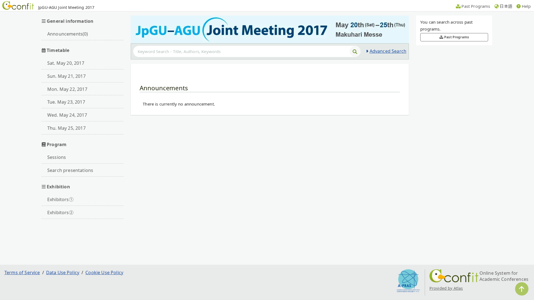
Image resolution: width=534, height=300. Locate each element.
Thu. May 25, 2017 (66, 128)
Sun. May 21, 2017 (66, 76)
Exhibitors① (60, 199)
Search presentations (70, 170)
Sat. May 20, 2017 (65, 63)
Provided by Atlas (446, 288)
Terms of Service (22, 272)
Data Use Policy (62, 272)
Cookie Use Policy (104, 272)
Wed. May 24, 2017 (67, 115)
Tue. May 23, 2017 (66, 102)
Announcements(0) (67, 34)
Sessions (56, 157)
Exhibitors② (60, 212)
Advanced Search (388, 51)
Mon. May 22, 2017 (67, 89)
